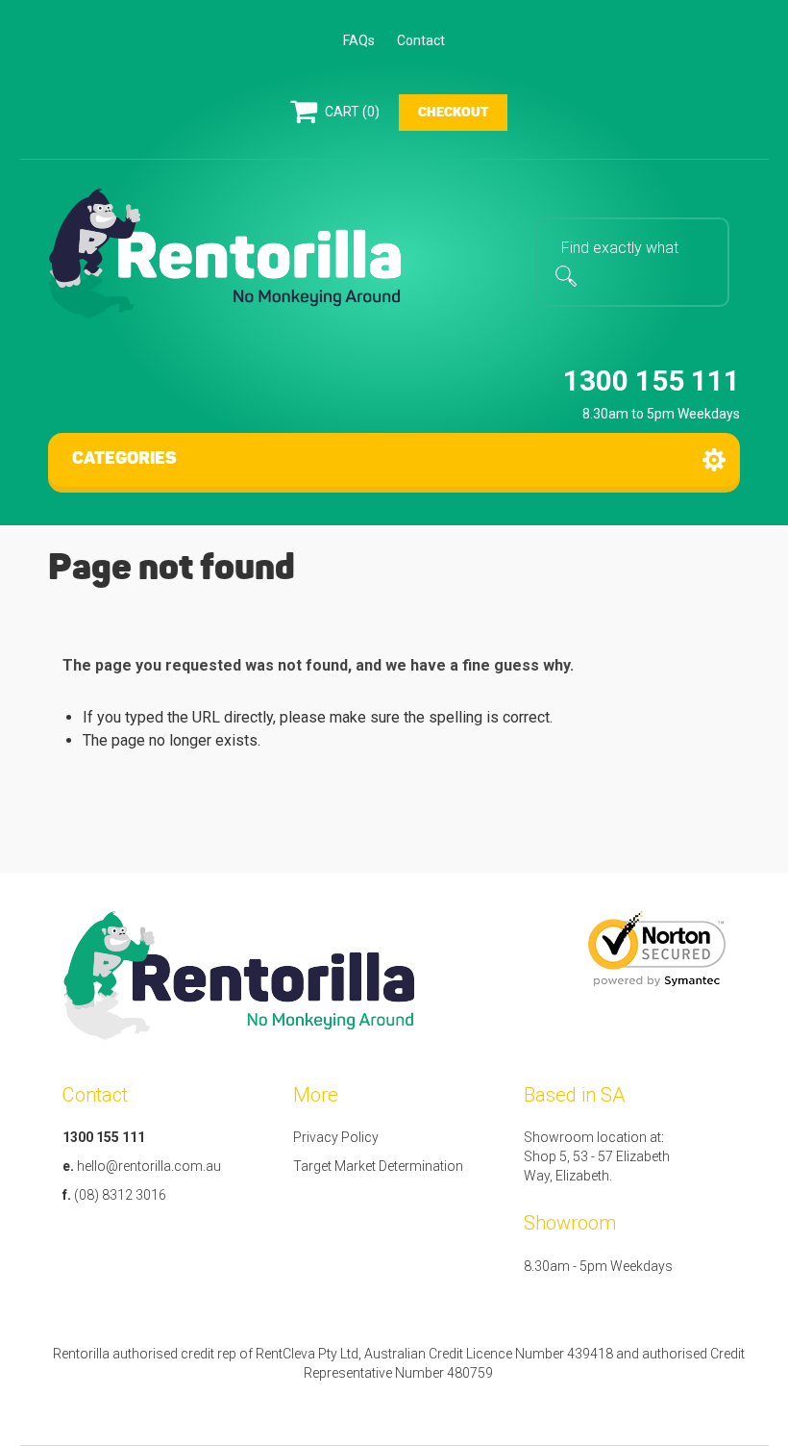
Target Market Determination (378, 1166)
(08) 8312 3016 (120, 1195)
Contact (421, 40)
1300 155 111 (651, 380)
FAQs (359, 40)
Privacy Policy (336, 1137)
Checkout (453, 112)
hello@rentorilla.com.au (149, 1166)
